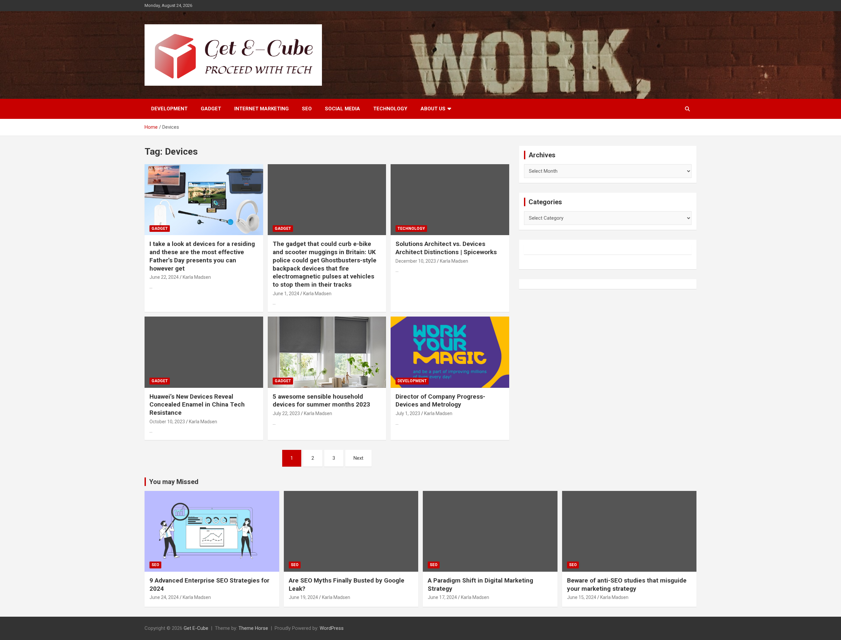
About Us (432, 109)
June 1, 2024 (286, 293)
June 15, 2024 (581, 597)
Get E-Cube (196, 628)
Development (169, 109)
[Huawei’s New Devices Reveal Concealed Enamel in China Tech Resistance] (203, 352)
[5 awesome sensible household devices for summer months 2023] (327, 352)
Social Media (342, 109)
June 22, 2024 (164, 277)
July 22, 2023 (286, 413)
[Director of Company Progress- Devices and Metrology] (450, 352)
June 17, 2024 (442, 597)
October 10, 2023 (167, 421)
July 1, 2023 (408, 413)
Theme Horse (253, 628)
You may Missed (173, 482)
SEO (307, 109)
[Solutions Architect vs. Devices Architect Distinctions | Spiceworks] (450, 199)
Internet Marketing (261, 109)
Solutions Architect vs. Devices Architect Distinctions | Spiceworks (446, 248)
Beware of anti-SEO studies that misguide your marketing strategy (627, 584)
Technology (390, 109)
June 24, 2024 (164, 597)
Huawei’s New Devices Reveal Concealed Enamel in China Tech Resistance (197, 404)
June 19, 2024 (303, 597)
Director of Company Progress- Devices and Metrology (440, 400)
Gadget (211, 109)
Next (358, 458)
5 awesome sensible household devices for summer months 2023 (321, 400)
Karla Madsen (197, 277)
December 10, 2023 (416, 261)
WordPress (332, 628)
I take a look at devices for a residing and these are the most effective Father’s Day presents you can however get (202, 256)
